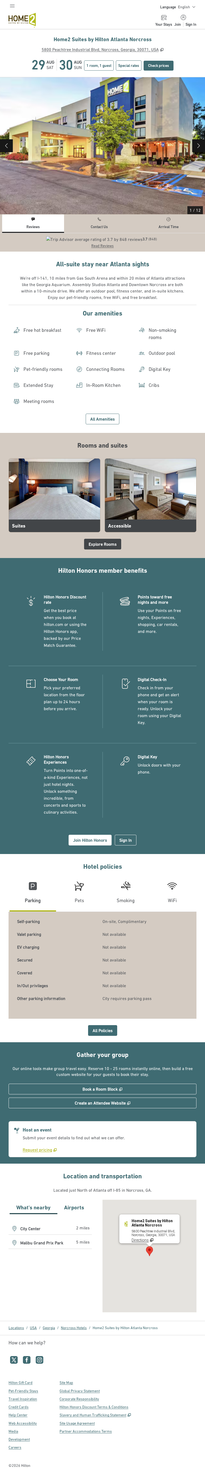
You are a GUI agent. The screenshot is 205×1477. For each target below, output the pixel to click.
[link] (40, 1150)
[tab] (33, 223)
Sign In (191, 24)
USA (33, 1328)
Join (177, 24)
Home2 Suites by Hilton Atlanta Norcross (125, 1328)
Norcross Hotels (74, 1328)
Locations (16, 1328)
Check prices (161, 65)
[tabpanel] (102, 242)
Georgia (49, 1328)
